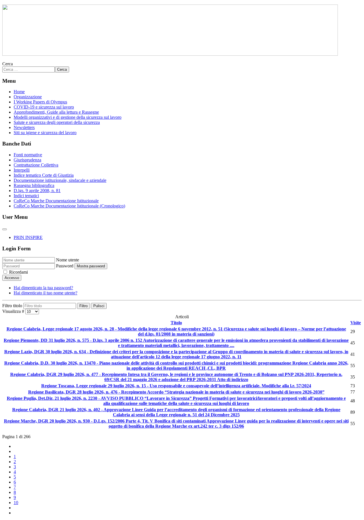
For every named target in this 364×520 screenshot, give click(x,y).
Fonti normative (28, 154)
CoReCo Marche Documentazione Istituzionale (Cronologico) (69, 205)
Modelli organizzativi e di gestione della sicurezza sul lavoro (67, 117)
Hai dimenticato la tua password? (43, 287)
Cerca (7, 63)
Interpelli (22, 170)
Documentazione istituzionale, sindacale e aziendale (60, 180)
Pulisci (98, 306)
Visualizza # (13, 311)
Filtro (83, 306)
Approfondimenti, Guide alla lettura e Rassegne (56, 112)
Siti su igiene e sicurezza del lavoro (45, 132)
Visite (355, 322)
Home (19, 91)
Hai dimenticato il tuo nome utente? (45, 292)
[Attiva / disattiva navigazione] (4, 229)
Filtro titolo (12, 305)
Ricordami (18, 272)
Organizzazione (28, 96)
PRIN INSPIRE (28, 237)
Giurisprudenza (27, 159)
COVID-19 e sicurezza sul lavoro (44, 107)
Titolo (176, 322)
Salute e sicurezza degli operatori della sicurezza (57, 122)
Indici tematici (26, 195)
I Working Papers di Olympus (40, 101)
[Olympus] (170, 54)
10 (16, 502)
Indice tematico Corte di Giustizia (44, 175)
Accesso (12, 278)
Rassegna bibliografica (34, 185)
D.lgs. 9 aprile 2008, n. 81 (37, 190)
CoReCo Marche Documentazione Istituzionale (56, 200)
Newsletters (24, 127)
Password (64, 265)
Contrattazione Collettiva (36, 165)
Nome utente (67, 259)
